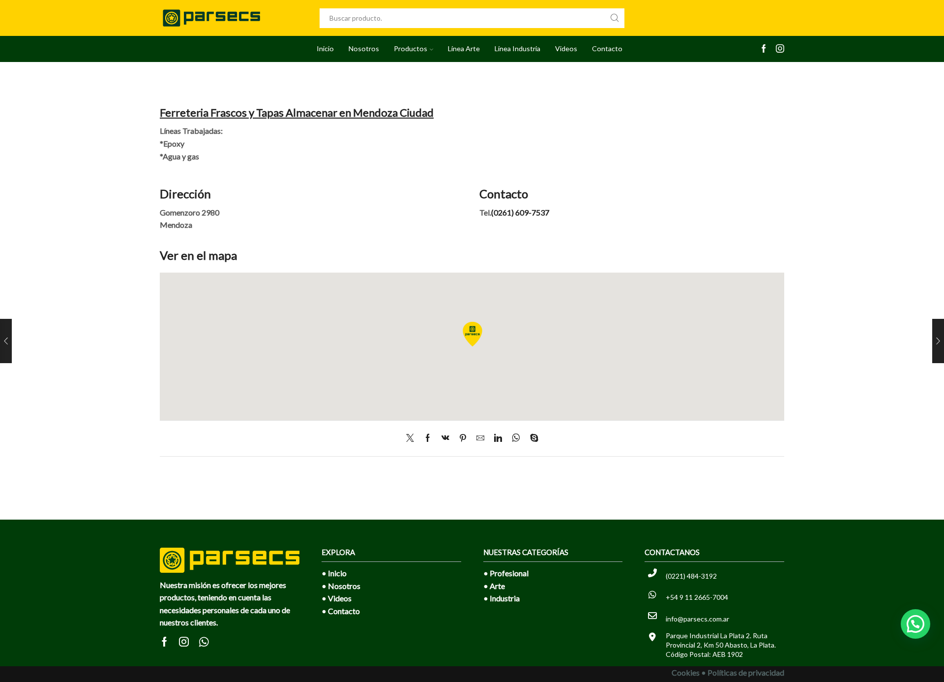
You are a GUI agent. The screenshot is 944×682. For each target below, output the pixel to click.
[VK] (445, 438)
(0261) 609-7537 (520, 212)
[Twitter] (412, 438)
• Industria (501, 598)
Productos (410, 48)
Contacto (607, 48)
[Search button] (614, 18)
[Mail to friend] (480, 438)
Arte (497, 585)
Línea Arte (464, 48)
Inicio (325, 48)
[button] (915, 624)
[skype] (531, 438)
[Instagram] (780, 49)
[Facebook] (764, 49)
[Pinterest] (463, 438)
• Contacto (341, 611)
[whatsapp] (516, 438)
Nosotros (364, 48)
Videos (566, 48)
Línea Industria (517, 48)
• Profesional (506, 573)
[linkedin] (498, 438)
